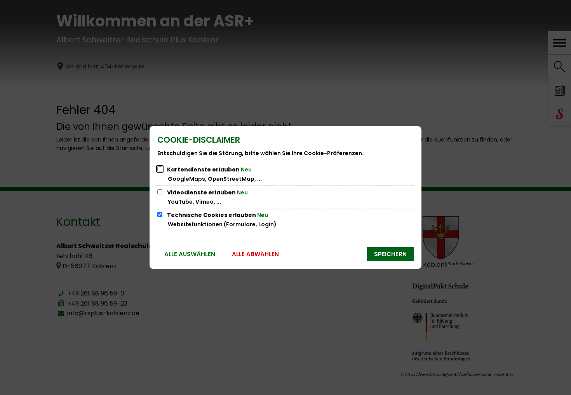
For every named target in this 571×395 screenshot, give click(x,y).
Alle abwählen (255, 254)
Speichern (390, 254)
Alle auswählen (189, 254)
